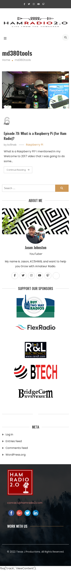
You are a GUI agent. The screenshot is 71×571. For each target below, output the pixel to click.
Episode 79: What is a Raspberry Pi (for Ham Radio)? (35, 136)
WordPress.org (16, 455)
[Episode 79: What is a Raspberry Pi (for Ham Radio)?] (35, 90)
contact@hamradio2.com (24, 503)
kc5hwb (12, 144)
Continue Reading (16, 169)
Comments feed (17, 448)
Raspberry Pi (34, 145)
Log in (9, 434)
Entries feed (14, 441)
